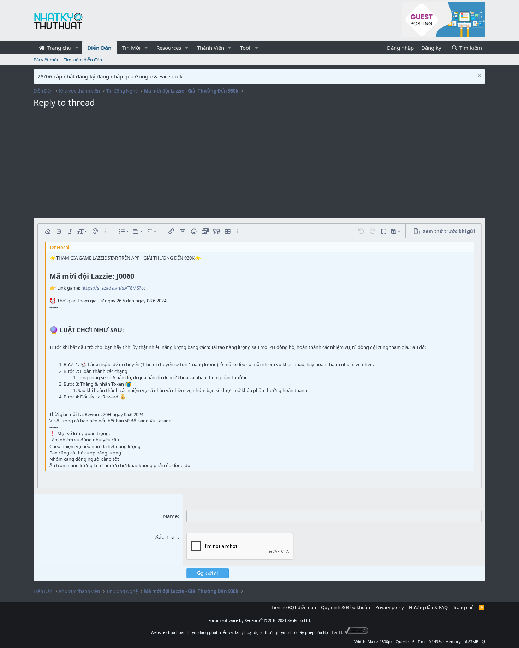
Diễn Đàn (99, 47)
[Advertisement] (259, 164)
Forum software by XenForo (259, 620)
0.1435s (435, 641)
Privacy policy (389, 607)
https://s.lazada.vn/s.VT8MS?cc (113, 288)
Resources (168, 47)
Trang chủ (58, 47)
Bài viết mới (46, 60)
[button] (77, 47)
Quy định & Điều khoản (345, 607)
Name (170, 515)
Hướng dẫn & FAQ (428, 607)
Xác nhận (166, 536)
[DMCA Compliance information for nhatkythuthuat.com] (356, 632)
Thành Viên (210, 47)
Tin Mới (131, 47)
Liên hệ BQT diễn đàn (294, 607)
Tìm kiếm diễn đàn (83, 60)
